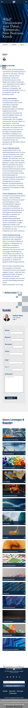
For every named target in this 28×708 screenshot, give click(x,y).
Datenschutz (13, 693)
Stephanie (16, 316)
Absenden (10, 398)
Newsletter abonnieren (13, 686)
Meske (21, 316)
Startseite (5, 44)
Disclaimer (20, 691)
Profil (14, 319)
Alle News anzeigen (10, 293)
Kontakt (5, 691)
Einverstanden (18, 706)
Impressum (12, 691)
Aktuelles (14, 44)
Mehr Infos (9, 706)
